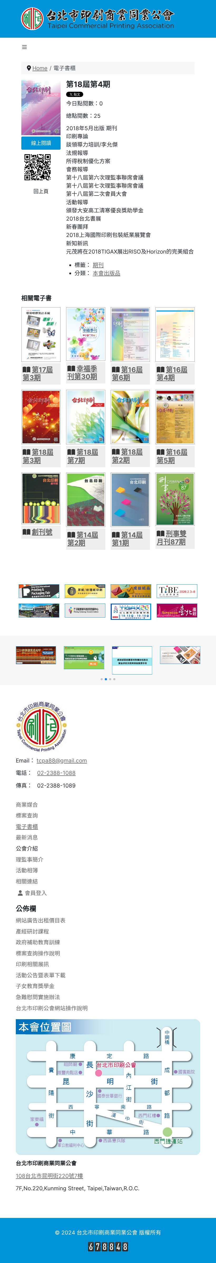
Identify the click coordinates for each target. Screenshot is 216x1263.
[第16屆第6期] (130, 334)
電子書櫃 (27, 826)
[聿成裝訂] (39, 610)
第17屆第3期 (38, 374)
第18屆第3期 (38, 456)
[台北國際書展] (177, 590)
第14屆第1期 (127, 539)
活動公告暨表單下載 (41, 975)
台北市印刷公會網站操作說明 (52, 1008)
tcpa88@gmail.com (62, 760)
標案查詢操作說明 (38, 953)
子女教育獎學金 (35, 986)
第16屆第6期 (127, 374)
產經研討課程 (32, 931)
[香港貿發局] (39, 590)
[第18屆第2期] (130, 416)
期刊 (98, 265)
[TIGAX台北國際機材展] (131, 611)
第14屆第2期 (82, 539)
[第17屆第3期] (41, 334)
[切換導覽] (24, 47)
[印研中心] (85, 610)
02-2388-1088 (56, 773)
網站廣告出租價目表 (41, 920)
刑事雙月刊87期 (171, 538)
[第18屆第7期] (85, 416)
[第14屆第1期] (130, 499)
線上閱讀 (41, 143)
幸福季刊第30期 (82, 373)
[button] (102, 679)
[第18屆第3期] (41, 416)
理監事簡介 (29, 859)
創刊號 (42, 532)
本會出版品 (106, 273)
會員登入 (36, 893)
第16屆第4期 (172, 374)
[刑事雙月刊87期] (175, 499)
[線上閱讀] (41, 107)
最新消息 (27, 837)
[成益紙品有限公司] (131, 590)
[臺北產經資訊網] (177, 610)
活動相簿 (27, 870)
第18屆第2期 (127, 456)
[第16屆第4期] (175, 334)
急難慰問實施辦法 (38, 997)
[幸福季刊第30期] (85, 333)
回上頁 (40, 191)
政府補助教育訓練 (38, 942)
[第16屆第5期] (175, 416)
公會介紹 (27, 848)
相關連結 (27, 881)
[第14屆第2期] (85, 499)
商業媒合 (27, 804)
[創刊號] (41, 497)
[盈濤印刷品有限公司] (85, 590)
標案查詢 (27, 815)
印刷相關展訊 (32, 964)
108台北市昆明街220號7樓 (49, 1176)
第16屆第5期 (172, 456)
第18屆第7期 (82, 456)
